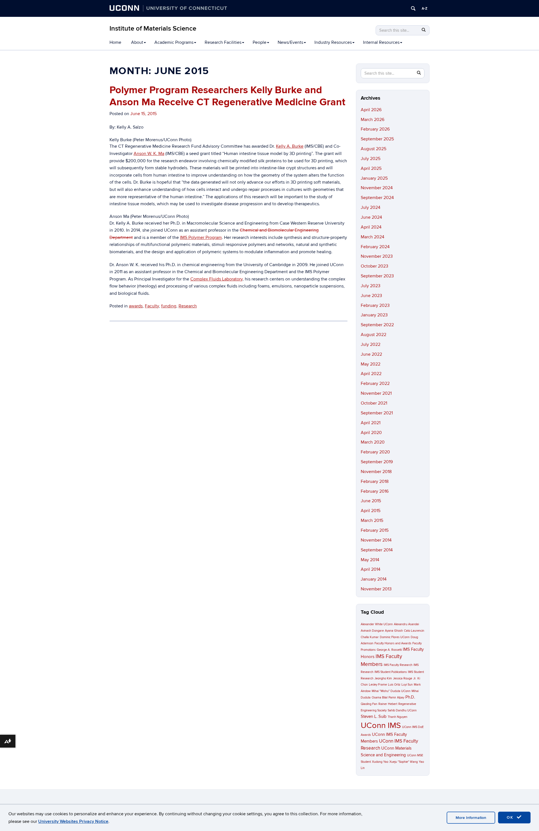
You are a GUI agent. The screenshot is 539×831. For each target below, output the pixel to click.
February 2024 (375, 247)
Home (115, 42)
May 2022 (370, 364)
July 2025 (370, 158)
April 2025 (371, 168)
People (259, 42)
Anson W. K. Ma (149, 153)
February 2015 (375, 530)
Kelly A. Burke (289, 146)
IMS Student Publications (390, 672)
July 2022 (370, 344)
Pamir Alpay (396, 697)
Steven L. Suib (374, 716)
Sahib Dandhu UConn (402, 710)
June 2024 (371, 217)
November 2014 (376, 540)
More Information (471, 817)
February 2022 (375, 383)
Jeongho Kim (383, 678)
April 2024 (371, 227)
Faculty (152, 306)
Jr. (414, 678)
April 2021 (370, 423)
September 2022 (377, 325)
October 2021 (374, 403)
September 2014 (377, 550)
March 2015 (372, 520)
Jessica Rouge (402, 678)
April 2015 (370, 510)
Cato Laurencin (414, 631)
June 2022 (371, 354)
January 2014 (374, 579)
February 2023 (375, 305)
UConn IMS (381, 725)
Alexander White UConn (377, 624)
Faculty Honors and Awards (392, 643)
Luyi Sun (407, 684)
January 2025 (374, 178)
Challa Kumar (370, 637)
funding (168, 306)
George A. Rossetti (389, 650)
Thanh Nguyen (397, 717)
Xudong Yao (380, 762)
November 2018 (376, 471)
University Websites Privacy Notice (73, 821)
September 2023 (377, 276)
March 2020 (373, 442)
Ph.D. (410, 697)
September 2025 (377, 139)
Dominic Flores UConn (395, 637)
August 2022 (373, 334)
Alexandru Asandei (406, 624)
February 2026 (375, 129)
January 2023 (374, 315)
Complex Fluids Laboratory (216, 279)
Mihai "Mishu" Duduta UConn (391, 691)
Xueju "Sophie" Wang (403, 762)
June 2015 (371, 501)
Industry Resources (333, 42)
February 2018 (375, 481)
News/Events (290, 42)
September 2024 (377, 197)
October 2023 (374, 266)
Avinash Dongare (372, 631)
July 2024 (370, 207)
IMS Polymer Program (201, 237)
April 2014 (370, 569)
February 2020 (375, 452)
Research (188, 306)
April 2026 (371, 110)
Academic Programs (173, 42)
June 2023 (371, 295)
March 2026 (372, 119)
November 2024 (377, 188)
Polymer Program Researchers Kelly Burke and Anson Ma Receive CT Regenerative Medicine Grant (227, 96)
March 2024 (372, 237)
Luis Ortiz (394, 684)
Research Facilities (223, 42)
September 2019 (377, 462)
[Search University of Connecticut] (413, 8)
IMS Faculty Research (398, 665)
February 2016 (375, 491)
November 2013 (376, 589)
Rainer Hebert (387, 704)
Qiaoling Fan (369, 704)
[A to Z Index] (424, 8)
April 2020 (371, 432)
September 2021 (377, 413)
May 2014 (370, 560)
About (137, 42)
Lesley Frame (378, 684)
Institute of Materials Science (152, 28)
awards (136, 306)
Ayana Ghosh (394, 631)
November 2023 (377, 256)
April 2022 (371, 373)
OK (511, 817)
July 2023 (370, 286)
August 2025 (373, 149)
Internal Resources (381, 42)
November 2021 (376, 393)
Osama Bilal (379, 697)
